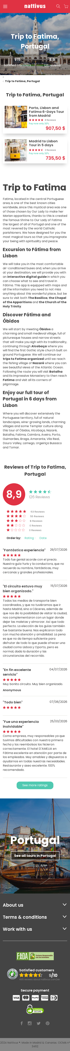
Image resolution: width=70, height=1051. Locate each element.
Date (43, 538)
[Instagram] (29, 1023)
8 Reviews (36, 521)
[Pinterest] (47, 1023)
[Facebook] (21, 1023)
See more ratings (35, 785)
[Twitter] (38, 1023)
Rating (29, 538)
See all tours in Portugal (35, 855)
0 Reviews (35, 525)
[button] (58, 6)
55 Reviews (37, 516)
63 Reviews (38, 511)
